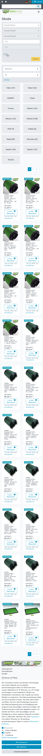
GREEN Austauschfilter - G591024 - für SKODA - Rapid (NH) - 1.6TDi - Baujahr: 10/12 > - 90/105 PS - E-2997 (32, 482)
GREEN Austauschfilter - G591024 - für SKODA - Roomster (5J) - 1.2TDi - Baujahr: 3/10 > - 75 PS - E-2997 (31, 529)
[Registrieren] (6, 2)
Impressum (35, 716)
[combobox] (21, 25)
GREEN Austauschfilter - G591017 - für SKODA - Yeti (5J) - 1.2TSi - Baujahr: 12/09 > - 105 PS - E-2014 (31, 293)
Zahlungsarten (7, 669)
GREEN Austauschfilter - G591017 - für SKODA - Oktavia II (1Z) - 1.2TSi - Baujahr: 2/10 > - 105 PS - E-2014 (10, 199)
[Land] (26, 2)
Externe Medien (11, 730)
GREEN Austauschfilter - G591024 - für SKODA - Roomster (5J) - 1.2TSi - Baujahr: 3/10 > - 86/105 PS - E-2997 (10, 576)
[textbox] (21, 25)
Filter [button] (8, 80)
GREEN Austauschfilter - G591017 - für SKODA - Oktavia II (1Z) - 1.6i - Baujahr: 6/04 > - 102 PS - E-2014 (10, 246)
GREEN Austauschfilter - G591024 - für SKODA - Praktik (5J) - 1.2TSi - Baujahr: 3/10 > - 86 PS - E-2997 (10, 482)
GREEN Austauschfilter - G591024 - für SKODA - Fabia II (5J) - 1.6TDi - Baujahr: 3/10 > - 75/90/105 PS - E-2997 (10, 435)
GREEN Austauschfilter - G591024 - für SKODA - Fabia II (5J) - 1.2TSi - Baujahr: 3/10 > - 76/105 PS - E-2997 (10, 388)
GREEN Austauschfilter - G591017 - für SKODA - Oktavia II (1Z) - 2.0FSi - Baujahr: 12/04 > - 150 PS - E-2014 (32, 246)
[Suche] (38, 6)
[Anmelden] (2, 2)
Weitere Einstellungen (10, 737)
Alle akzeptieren (21, 742)
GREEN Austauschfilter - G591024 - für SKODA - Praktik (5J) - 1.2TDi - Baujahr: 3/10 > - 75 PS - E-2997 (32, 435)
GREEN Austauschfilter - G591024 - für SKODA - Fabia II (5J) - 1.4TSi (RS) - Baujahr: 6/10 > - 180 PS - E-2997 (32, 388)
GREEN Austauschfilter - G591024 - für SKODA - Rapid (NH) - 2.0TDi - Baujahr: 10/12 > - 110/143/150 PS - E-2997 (10, 529)
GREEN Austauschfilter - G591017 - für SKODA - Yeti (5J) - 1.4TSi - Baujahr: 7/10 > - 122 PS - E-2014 (10, 339)
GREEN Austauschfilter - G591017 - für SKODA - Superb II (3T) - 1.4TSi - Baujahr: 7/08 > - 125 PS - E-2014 (10, 293)
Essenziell (9, 728)
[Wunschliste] (30, 2)
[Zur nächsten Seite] (39, 169)
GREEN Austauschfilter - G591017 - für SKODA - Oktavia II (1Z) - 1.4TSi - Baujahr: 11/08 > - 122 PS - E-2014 (32, 199)
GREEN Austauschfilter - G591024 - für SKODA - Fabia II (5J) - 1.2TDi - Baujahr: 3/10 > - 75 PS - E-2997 (32, 340)
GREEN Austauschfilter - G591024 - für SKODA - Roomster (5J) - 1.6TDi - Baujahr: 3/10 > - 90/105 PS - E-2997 (31, 576)
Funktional (9, 735)
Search (35, 59)
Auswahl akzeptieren (21, 752)
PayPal (7, 733)
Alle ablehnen (21, 747)
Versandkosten (8, 218)
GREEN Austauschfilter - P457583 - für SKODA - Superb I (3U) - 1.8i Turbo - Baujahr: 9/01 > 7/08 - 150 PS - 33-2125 (10, 624)
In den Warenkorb (11, 212)
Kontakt (4, 674)
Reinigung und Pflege (9, 678)
